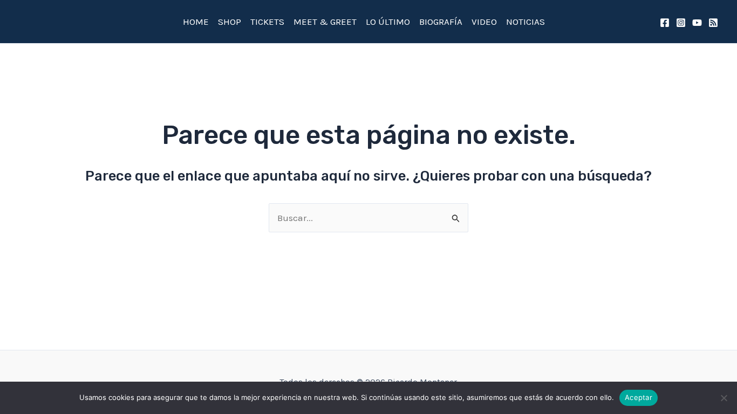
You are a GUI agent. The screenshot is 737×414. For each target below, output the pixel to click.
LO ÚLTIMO (388, 21)
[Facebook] (665, 22)
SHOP (229, 21)
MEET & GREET (325, 21)
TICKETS (267, 21)
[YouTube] (697, 22)
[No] (723, 397)
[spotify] (713, 22)
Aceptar (638, 397)
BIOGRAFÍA (440, 21)
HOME (196, 21)
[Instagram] (681, 22)
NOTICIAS (525, 21)
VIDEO (484, 21)
